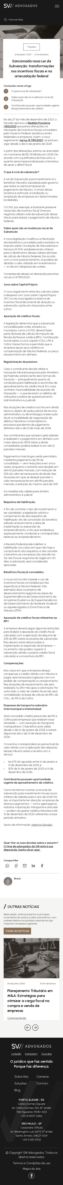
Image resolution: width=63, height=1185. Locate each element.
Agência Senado (42, 824)
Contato (42, 1083)
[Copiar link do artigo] (16, 866)
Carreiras (43, 1076)
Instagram (31, 1053)
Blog (17, 1090)
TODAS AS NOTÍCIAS (17, 931)
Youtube (46, 1053)
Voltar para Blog (16, 19)
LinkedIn (16, 1053)
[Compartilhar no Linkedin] (33, 866)
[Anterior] (27, 1027)
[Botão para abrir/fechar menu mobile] (57, 6)
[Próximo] (35, 1027)
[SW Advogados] (20, 6)
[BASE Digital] (31, 1176)
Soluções (20, 1083)
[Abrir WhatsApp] (55, 1177)
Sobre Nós (21, 1076)
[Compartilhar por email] (24, 866)
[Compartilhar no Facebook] (42, 866)
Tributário (31, 47)
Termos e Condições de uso (31, 1163)
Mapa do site (32, 1168)
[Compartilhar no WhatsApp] (7, 866)
